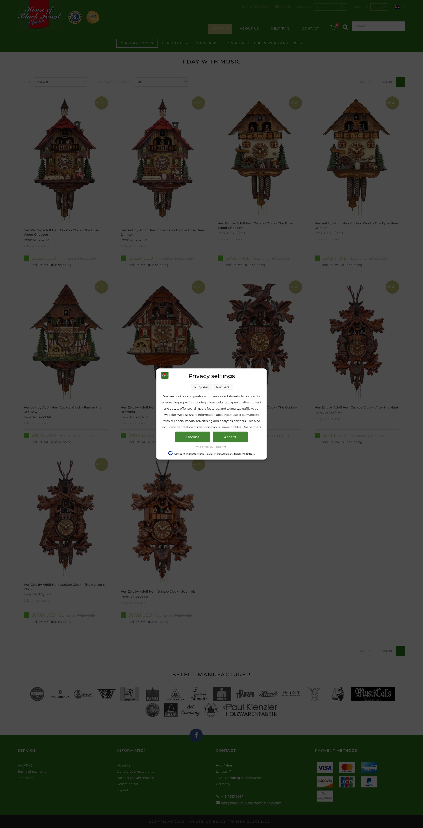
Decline (193, 437)
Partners (222, 387)
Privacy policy (204, 446)
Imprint (221, 446)
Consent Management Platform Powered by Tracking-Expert (214, 453)
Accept (230, 437)
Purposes (201, 387)
